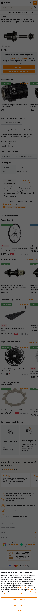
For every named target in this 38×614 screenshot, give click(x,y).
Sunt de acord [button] (19, 599)
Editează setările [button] (19, 606)
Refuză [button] (19, 610)
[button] (30, 590)
